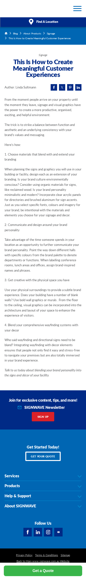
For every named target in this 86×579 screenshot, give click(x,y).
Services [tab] (12, 476)
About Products (32, 33)
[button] (77, 8)
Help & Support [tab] (18, 495)
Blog (15, 33)
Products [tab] (12, 485)
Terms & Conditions (46, 555)
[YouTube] (58, 532)
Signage (51, 33)
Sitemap (65, 555)
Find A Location (47, 21)
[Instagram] (48, 532)
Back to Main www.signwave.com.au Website (43, 561)
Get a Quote (43, 571)
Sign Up (43, 416)
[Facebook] (27, 532)
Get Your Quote (43, 456)
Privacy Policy (24, 555)
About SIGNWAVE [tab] (20, 506)
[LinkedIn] (38, 532)
